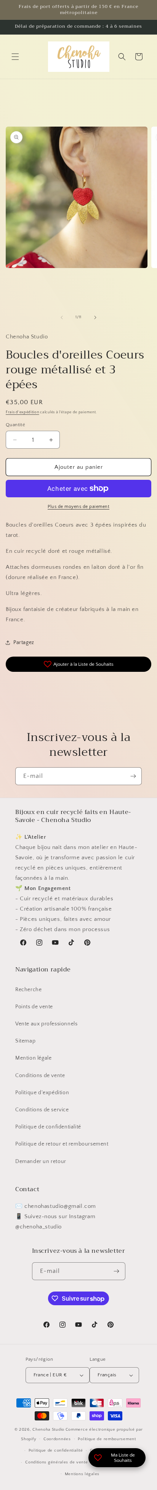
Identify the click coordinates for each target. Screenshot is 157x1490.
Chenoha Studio (48, 1429)
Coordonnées (57, 1439)
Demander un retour (40, 1161)
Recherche (28, 990)
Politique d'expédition (42, 1093)
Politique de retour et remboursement (62, 1144)
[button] (15, 56)
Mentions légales (82, 1474)
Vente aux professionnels (46, 1024)
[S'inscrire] (133, 776)
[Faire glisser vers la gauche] (61, 317)
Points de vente (34, 1007)
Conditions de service (42, 1110)
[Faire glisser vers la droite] (95, 317)
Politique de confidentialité (48, 1127)
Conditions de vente (40, 1076)
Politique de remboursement (107, 1439)
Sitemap (25, 1041)
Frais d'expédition (22, 412)
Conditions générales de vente (56, 1462)
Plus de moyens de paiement (78, 506)
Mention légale (33, 1058)
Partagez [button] (23, 642)
